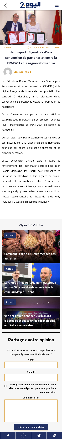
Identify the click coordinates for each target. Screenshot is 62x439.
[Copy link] (54, 435)
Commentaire (31, 398)
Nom (31, 360)
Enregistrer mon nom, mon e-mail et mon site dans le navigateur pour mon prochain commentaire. (32, 388)
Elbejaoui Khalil (22, 72)
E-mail (31, 372)
